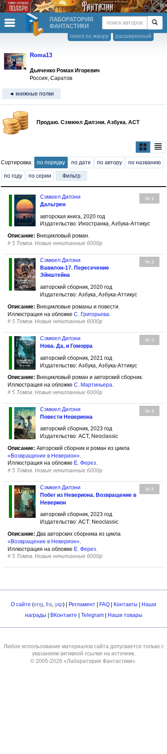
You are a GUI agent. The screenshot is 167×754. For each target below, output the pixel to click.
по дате (81, 162)
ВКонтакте (63, 615)
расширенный (133, 36)
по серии (40, 176)
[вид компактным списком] (158, 147)
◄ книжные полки (31, 94)
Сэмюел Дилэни (60, 197)
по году (13, 176)
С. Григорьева (91, 314)
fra (49, 604)
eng (38, 604)
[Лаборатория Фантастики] (36, 24)
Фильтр (71, 176)
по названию (144, 162)
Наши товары (125, 615)
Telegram (92, 615)
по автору (109, 162)
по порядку (51, 162)
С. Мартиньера (93, 385)
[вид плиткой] (143, 147)
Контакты (126, 604)
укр (59, 604)
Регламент (82, 604)
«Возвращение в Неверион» (44, 456)
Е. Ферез (85, 463)
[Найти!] (155, 22)
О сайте (21, 604)
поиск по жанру (89, 36)
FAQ (104, 604)
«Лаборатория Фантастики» (99, 661)
